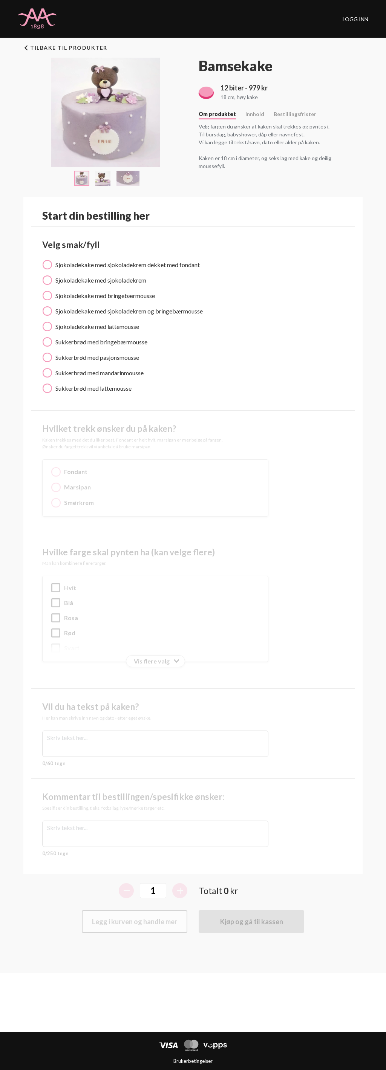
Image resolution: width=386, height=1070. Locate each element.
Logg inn (355, 19)
